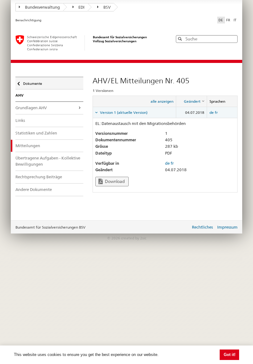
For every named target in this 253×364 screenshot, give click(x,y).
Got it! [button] (229, 354)
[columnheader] (191, 101)
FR (228, 20)
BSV (107, 7)
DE (221, 20)
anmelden (181, 228)
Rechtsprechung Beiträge (38, 176)
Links (20, 120)
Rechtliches (202, 227)
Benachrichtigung (28, 20)
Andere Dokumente (33, 189)
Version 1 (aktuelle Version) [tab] (123, 112)
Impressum (227, 227)
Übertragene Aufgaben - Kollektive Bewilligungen (47, 161)
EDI (81, 7)
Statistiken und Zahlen (36, 132)
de (211, 112)
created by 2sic (133, 238)
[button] (232, 38)
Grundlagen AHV (31, 107)
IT (235, 20)
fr (216, 112)
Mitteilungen (27, 145)
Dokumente (32, 82)
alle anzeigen (162, 101)
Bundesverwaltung (42, 7)
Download (114, 181)
